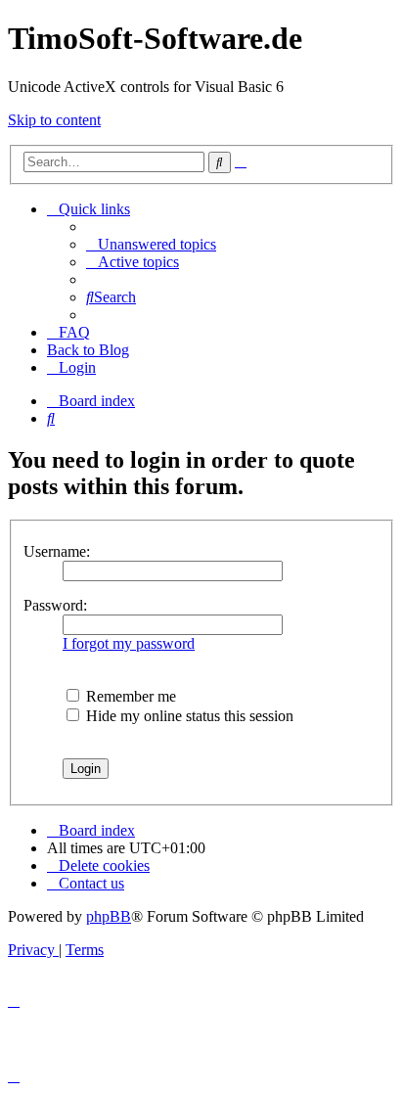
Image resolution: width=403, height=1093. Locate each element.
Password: (55, 605)
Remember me (129, 696)
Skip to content (54, 120)
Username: (56, 551)
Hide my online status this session (187, 715)
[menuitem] (151, 244)
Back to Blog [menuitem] (88, 350)
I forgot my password (129, 643)
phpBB (108, 916)
